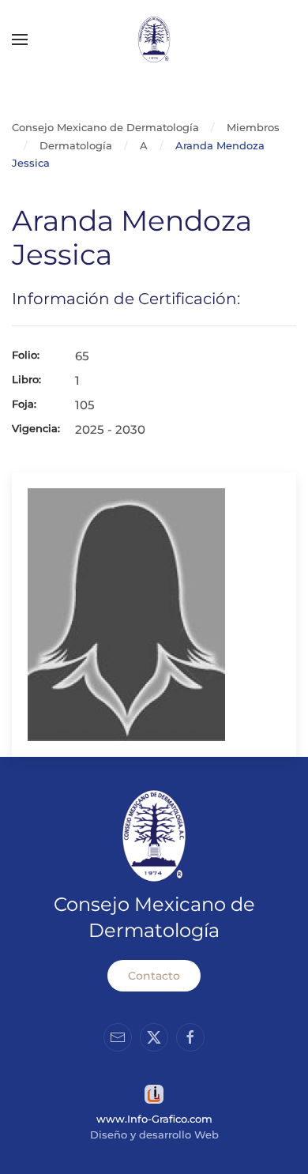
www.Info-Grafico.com (154, 1118)
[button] (20, 39)
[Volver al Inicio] (154, 39)
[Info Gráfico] (154, 1093)
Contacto (154, 976)
